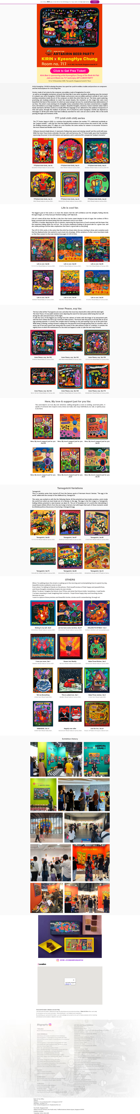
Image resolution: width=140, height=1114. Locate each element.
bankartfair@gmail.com (43, 1104)
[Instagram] (57, 960)
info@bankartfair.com (55, 1104)
